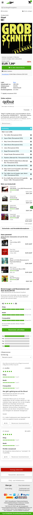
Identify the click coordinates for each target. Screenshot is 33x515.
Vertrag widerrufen (16, 470)
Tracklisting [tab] (5, 128)
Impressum (21, 502)
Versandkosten (5, 74)
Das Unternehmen (24, 485)
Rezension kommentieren (20, 423)
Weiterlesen (6, 123)
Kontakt (27, 502)
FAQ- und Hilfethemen (16, 480)
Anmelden (5, 11)
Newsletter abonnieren (17, 475)
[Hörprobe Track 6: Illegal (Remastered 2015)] (31, 151)
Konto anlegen (28, 11)
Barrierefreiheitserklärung (11, 502)
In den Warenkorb (17, 67)
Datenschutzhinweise (22, 501)
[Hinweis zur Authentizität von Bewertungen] (18, 190)
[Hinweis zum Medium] (4, 20)
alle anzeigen (28, 223)
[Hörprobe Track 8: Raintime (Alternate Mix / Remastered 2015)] (31, 158)
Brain (14, 82)
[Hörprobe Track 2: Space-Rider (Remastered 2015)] (31, 138)
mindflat (7, 368)
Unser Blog (8, 488)
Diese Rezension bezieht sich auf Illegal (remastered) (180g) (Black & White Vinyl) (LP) (16, 364)
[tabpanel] (16, 156)
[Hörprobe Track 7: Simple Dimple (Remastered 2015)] (31, 154)
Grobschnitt (5, 15)
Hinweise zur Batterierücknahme (17, 504)
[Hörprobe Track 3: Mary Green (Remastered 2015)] (31, 142)
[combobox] (16, 7)
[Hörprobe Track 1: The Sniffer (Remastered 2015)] (31, 135)
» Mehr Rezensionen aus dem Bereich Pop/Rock (13, 292)
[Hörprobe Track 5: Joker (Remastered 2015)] (31, 148)
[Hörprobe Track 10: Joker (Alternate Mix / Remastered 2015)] (31, 166)
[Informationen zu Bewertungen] (14, 290)
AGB (6, 501)
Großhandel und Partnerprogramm (24, 489)
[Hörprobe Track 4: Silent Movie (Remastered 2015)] (31, 145)
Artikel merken (7, 71)
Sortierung (4, 355)
